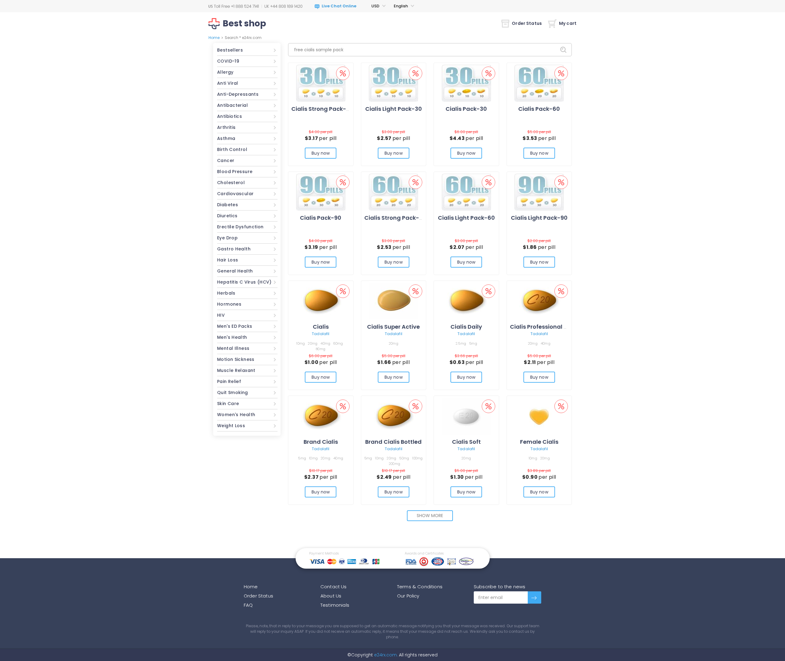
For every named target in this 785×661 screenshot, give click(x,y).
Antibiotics (229, 116)
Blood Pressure (234, 171)
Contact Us (333, 586)
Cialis (321, 326)
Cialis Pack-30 (466, 109)
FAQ (248, 605)
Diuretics (227, 216)
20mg (312, 343)
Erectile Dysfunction (240, 227)
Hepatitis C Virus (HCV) (244, 282)
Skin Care (228, 403)
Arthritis (226, 127)
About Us (330, 596)
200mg (394, 463)
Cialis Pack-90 (320, 218)
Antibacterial (232, 105)
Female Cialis (539, 442)
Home (214, 37)
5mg (473, 343)
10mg (300, 343)
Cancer (225, 160)
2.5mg (461, 343)
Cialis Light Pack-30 (393, 109)
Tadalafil (320, 334)
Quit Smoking (232, 392)
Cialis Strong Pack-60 (395, 218)
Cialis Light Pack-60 (466, 218)
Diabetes (227, 205)
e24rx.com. (385, 655)
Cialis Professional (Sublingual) (555, 326)
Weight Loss (231, 426)
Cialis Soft (466, 442)
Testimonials (334, 605)
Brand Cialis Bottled (393, 442)
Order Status (527, 23)
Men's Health (232, 337)
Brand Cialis (321, 442)
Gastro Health (234, 249)
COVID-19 (228, 61)
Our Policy (408, 596)
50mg (404, 458)
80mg (320, 348)
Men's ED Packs (234, 326)
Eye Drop (227, 238)
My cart (567, 23)
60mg (338, 343)
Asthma (226, 138)
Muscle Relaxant (236, 370)
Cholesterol (231, 183)
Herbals (226, 293)
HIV (221, 315)
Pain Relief (229, 381)
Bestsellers (230, 50)
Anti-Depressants (237, 94)
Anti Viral (227, 83)
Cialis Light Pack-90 (539, 218)
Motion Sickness (236, 359)
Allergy (225, 72)
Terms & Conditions (419, 586)
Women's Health (236, 415)
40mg (325, 343)
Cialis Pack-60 (539, 109)
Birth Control (232, 149)
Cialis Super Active (393, 326)
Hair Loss (227, 260)
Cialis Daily (466, 326)
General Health (235, 271)
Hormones (229, 304)
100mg (417, 458)
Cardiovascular (235, 194)
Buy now (321, 153)
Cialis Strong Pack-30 (322, 109)
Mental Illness (233, 348)
